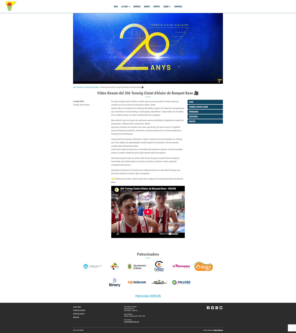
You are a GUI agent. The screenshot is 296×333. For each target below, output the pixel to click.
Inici (116, 6)
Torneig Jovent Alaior (92, 87)
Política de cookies (78, 313)
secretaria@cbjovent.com (131, 322)
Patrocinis (193, 111)
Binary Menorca (218, 330)
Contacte (178, 6)
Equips (147, 6)
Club (191, 101)
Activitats (193, 116)
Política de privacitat (79, 310)
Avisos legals (77, 307)
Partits (156, 6)
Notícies (136, 6)
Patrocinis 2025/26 (148, 296)
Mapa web (76, 317)
